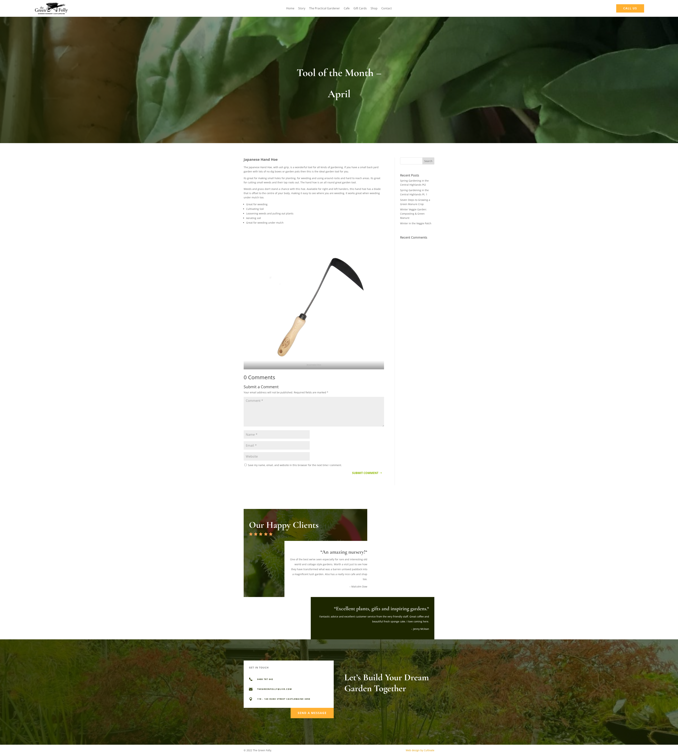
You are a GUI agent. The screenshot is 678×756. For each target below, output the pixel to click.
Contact (386, 8)
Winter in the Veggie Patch (415, 223)
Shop (374, 8)
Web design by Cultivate (420, 750)
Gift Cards (360, 8)
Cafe (347, 8)
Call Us (630, 8)
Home (290, 8)
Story (301, 8)
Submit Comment (365, 473)
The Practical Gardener (324, 8)
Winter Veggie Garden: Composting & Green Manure (413, 214)
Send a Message (312, 713)
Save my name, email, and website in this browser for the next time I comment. (295, 465)
